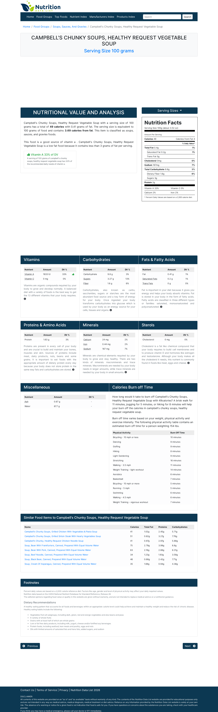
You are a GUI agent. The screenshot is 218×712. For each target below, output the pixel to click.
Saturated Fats (150, 278)
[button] (25, 298)
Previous (32, 646)
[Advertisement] (109, 82)
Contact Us (27, 690)
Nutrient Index (78, 16)
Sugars (86, 278)
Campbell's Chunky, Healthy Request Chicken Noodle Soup (54, 541)
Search (187, 16)
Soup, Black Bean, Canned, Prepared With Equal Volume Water (55, 559)
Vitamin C (29, 278)
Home (30, 16)
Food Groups (44, 16)
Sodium (87, 348)
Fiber (86, 283)
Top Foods (61, 16)
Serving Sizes (168, 110)
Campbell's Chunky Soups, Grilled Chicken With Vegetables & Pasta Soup (61, 531)
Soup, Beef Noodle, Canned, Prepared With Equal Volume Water (56, 554)
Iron (85, 344)
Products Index (126, 16)
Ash (26, 401)
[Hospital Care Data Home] (40, 5)
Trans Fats (148, 283)
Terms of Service (47, 690)
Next (188, 646)
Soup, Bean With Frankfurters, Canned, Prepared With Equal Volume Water (62, 545)
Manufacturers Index (102, 16)
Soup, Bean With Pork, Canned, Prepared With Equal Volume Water (58, 550)
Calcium (87, 339)
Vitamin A (29, 274)
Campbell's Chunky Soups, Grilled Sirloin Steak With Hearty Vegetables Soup (63, 536)
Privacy (63, 690)
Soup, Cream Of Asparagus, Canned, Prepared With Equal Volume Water (60, 564)
